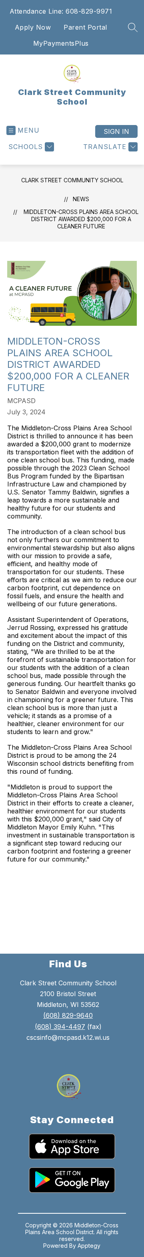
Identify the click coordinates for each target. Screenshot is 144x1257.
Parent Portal (85, 27)
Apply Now (33, 27)
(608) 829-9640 (68, 1015)
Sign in (116, 131)
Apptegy (89, 1245)
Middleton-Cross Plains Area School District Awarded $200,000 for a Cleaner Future (81, 219)
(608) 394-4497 (60, 1027)
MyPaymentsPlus (61, 43)
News (81, 199)
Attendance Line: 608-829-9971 (61, 11)
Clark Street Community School (72, 180)
